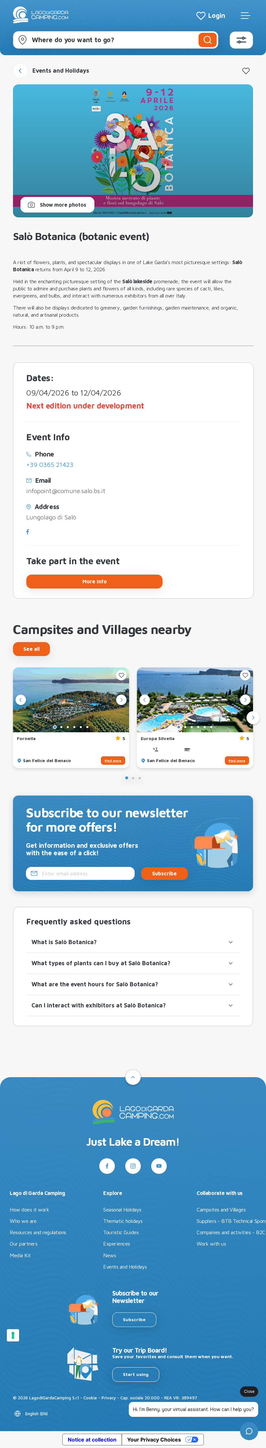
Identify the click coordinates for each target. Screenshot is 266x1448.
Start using (136, 1374)
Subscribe (134, 1319)
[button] (133, 942)
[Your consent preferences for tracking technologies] (13, 1335)
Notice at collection (92, 1439)
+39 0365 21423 (49, 464)
